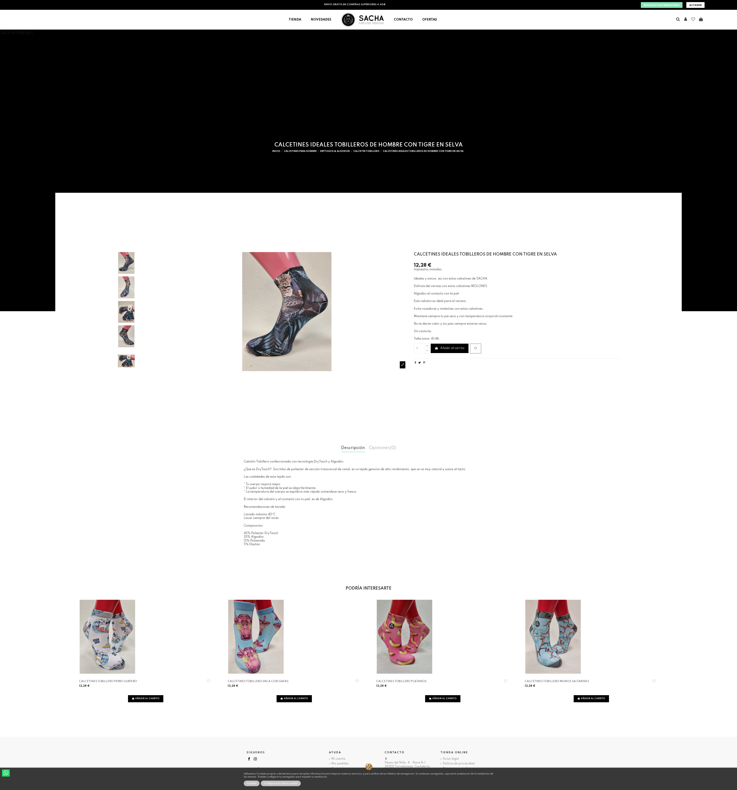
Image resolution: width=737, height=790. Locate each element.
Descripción (353, 448)
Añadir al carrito (452, 348)
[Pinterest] (424, 362)
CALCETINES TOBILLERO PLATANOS (401, 681)
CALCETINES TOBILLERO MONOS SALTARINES (557, 681)
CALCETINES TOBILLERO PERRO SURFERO (108, 681)
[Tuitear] (419, 362)
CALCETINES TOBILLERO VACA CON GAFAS (258, 681)
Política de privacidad (458, 763)
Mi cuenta (338, 758)
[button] (295, 19)
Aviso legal (451, 758)
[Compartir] (415, 362)
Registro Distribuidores (662, 5)
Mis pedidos (340, 763)
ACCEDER (695, 5)
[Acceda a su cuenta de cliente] (685, 19)
